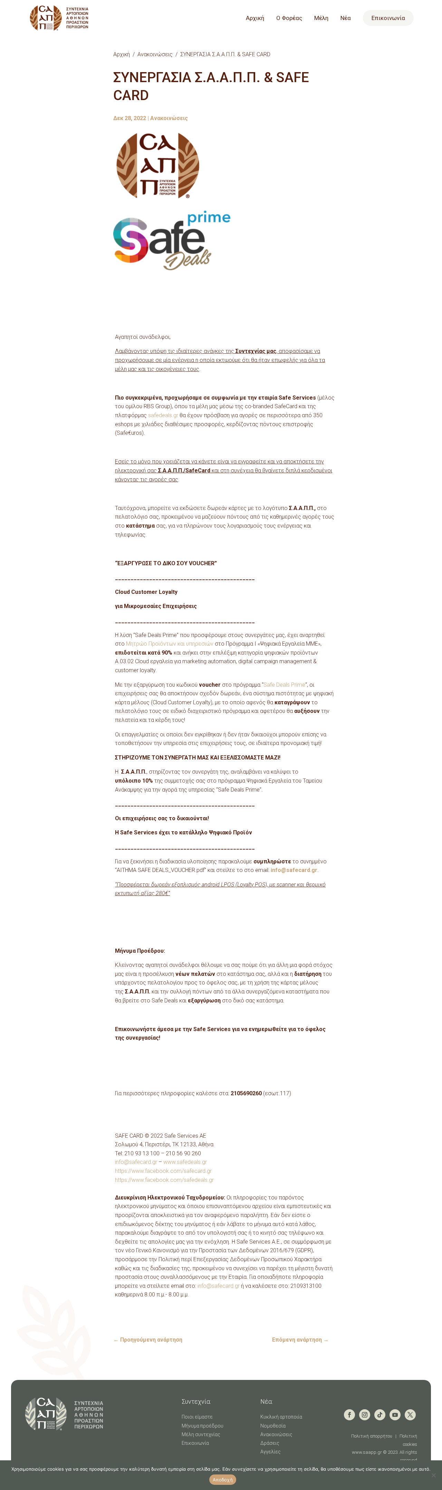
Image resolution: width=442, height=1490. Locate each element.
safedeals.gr (163, 415)
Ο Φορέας (289, 18)
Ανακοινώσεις (155, 54)
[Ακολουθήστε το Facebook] (349, 1414)
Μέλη (321, 18)
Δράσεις (269, 1443)
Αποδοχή (223, 1479)
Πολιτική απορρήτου (371, 1436)
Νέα (345, 18)
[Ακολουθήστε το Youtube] (395, 1414)
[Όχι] (433, 1475)
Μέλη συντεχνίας (201, 1434)
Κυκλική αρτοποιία (281, 1417)
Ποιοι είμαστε (197, 1417)
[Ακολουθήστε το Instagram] (364, 1414)
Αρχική (255, 18)
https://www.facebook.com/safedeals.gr (164, 1180)
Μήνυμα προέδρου (202, 1426)
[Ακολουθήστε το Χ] (410, 1414)
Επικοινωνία (388, 17)
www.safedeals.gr (185, 1162)
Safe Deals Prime (284, 685)
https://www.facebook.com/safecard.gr (163, 1171)
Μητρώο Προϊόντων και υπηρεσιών (170, 643)
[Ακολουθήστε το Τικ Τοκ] (379, 1414)
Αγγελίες (270, 1451)
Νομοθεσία (273, 1426)
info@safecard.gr (136, 1162)
